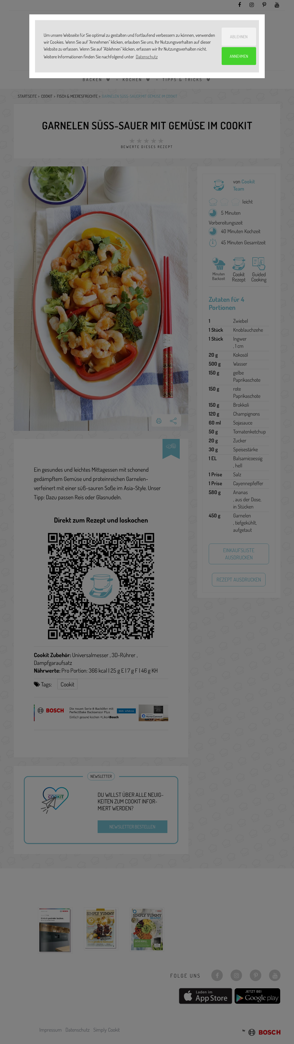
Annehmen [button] (239, 56)
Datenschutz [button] (147, 57)
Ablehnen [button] (238, 36)
